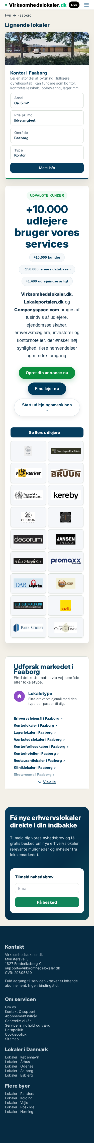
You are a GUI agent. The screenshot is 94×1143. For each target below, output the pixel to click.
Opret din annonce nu (47, 373)
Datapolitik (14, 1030)
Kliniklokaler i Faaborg (33, 767)
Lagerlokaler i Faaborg (33, 732)
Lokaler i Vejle (16, 1102)
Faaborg (25, 15)
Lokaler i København (22, 1057)
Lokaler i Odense (19, 1066)
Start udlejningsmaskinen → (47, 407)
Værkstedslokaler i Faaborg (38, 739)
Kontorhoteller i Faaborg (35, 753)
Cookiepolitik (16, 1034)
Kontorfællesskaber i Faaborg (40, 746)
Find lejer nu (47, 389)
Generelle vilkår (18, 1021)
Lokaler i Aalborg (19, 1071)
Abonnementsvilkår (21, 1016)
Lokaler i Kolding (19, 1098)
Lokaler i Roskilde (20, 1107)
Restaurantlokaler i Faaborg (38, 760)
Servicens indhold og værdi (28, 1025)
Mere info (47, 168)
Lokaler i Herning (19, 1111)
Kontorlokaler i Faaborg (34, 725)
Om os (10, 1007)
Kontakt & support (20, 1011)
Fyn (8, 15)
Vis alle (49, 782)
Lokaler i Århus (17, 1061)
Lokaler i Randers (19, 1093)
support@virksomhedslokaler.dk (32, 968)
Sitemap (12, 1039)
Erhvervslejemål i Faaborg (36, 718)
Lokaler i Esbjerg (19, 1075)
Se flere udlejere (47, 432)
